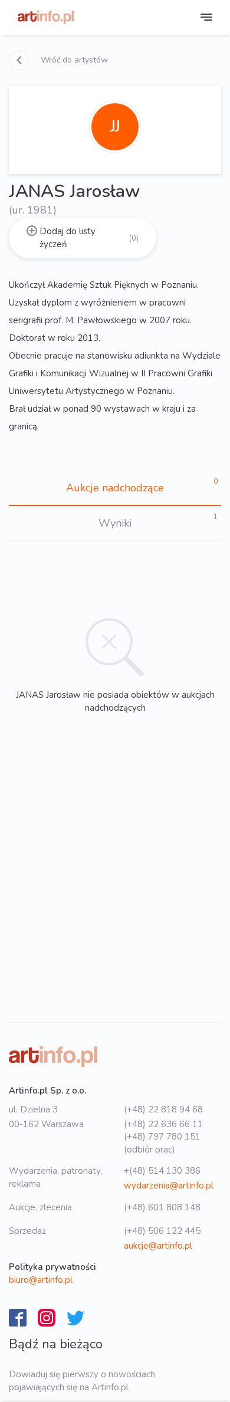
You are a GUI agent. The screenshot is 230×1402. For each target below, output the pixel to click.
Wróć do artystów (73, 59)
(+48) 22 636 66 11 (163, 1124)
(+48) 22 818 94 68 (163, 1109)
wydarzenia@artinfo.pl (168, 1185)
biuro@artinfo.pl (41, 1280)
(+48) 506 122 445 (162, 1231)
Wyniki (115, 523)
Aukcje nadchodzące (115, 488)
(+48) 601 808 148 (162, 1207)
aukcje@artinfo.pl (158, 1246)
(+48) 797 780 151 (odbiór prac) (162, 1143)
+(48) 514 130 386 (162, 1171)
